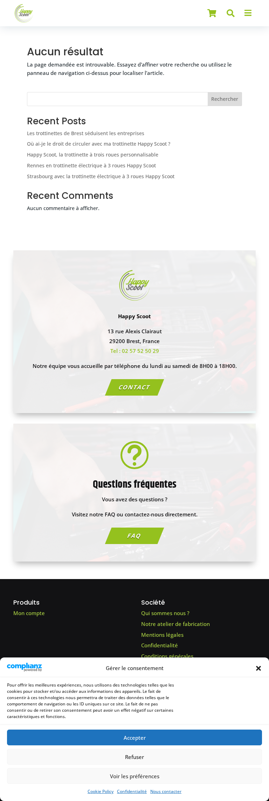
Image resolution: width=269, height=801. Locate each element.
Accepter (135, 737)
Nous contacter (165, 791)
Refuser (134, 756)
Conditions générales (167, 656)
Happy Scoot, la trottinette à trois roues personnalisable (92, 154)
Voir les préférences (134, 776)
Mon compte (29, 613)
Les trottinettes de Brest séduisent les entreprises (85, 133)
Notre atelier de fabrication (175, 623)
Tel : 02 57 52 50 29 (134, 350)
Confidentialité (132, 791)
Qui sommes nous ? (165, 613)
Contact (134, 387)
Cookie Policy (100, 791)
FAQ (134, 535)
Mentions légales (162, 634)
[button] (258, 668)
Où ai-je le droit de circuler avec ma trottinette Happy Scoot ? (98, 143)
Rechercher (224, 99)
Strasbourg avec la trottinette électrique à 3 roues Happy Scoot (100, 176)
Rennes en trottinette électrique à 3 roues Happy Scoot (91, 165)
